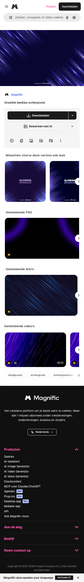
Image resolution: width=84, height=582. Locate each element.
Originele (26, 35)
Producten (12, 449)
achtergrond (38, 375)
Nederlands (42, 432)
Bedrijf (9, 538)
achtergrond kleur (64, 375)
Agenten (13, 491)
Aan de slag (13, 527)
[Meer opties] (60, 141)
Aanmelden (69, 6)
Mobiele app (12, 506)
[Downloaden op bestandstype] (72, 115)
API (6, 511)
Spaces (9, 456)
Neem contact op (17, 550)
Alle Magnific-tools (16, 516)
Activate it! (64, 577)
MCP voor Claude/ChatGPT (22, 486)
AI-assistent (12, 461)
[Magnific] (42, 399)
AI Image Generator (17, 466)
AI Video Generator (16, 471)
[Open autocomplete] (9, 17)
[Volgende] (78, 181)
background (15, 375)
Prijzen (51, 6)
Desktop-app (16, 501)
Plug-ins (13, 496)
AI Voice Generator (16, 476)
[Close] (78, 577)
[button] (42, 432)
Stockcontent (12, 481)
